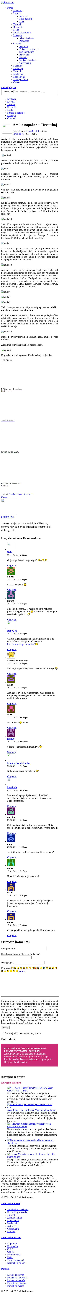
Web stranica (7, 962)
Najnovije (12, 1243)
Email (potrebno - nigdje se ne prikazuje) (20, 954)
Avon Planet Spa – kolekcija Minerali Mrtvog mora (31, 1110)
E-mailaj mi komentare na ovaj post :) (23, 1033)
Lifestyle (17, 35)
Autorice (23, 46)
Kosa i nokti (19, 76)
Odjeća (10, 1249)
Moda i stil (18, 74)
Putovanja (24, 41)
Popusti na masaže (16, 1280)
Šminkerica (18, 134)
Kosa (19, 494)
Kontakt (23, 57)
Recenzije (18, 27)
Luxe (21, 21)
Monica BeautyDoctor (18, 763)
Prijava (12, 87)
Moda (16, 30)
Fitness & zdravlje (22, 32)
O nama (17, 43)
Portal (10, 7)
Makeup (23, 16)
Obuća (10, 1252)
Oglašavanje (25, 63)
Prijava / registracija (28, 49)
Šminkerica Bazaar (11, 1237)
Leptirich (12, 787)
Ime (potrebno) (8, 948)
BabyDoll (12, 630)
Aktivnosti (24, 54)
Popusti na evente (15, 1286)
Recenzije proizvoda (17, 1212)
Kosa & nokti (25, 18)
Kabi (9, 552)
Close (4, 497)
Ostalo (16, 82)
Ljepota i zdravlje (15, 1275)
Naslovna (17, 10)
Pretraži (4, 87)
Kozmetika (12, 1246)
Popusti (5, 1269)
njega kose (28, 494)
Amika (12, 494)
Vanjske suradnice (28, 60)
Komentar (6, 968)
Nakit (10, 1257)
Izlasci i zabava (26, 38)
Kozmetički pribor (16, 1263)
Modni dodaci (14, 1254)
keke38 (11, 738)
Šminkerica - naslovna (17, 1209)
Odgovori (11, 565)
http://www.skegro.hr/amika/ (20, 644)
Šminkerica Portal (10, 1203)
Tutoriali (17, 24)
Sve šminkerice (26, 52)
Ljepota (17, 13)
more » (21, 971)
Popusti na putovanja (17, 1277)
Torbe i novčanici (15, 1260)
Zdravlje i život (20, 79)
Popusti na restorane (16, 1283)
